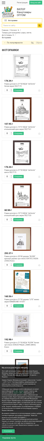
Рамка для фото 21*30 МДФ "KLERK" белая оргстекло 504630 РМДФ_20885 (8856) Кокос (21, 345)
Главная (5, 30)
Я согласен (8, 431)
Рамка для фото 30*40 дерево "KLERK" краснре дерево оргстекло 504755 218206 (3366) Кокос (21, 258)
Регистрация (22, 3)
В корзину (18, 90)
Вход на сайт (36, 3)
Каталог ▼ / (16, 30)
